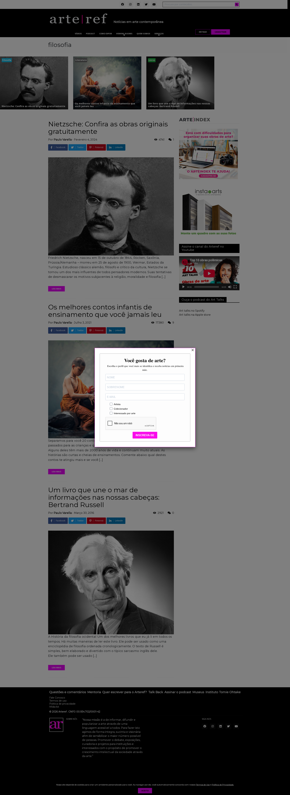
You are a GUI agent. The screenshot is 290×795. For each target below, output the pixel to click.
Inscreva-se (145, 435)
